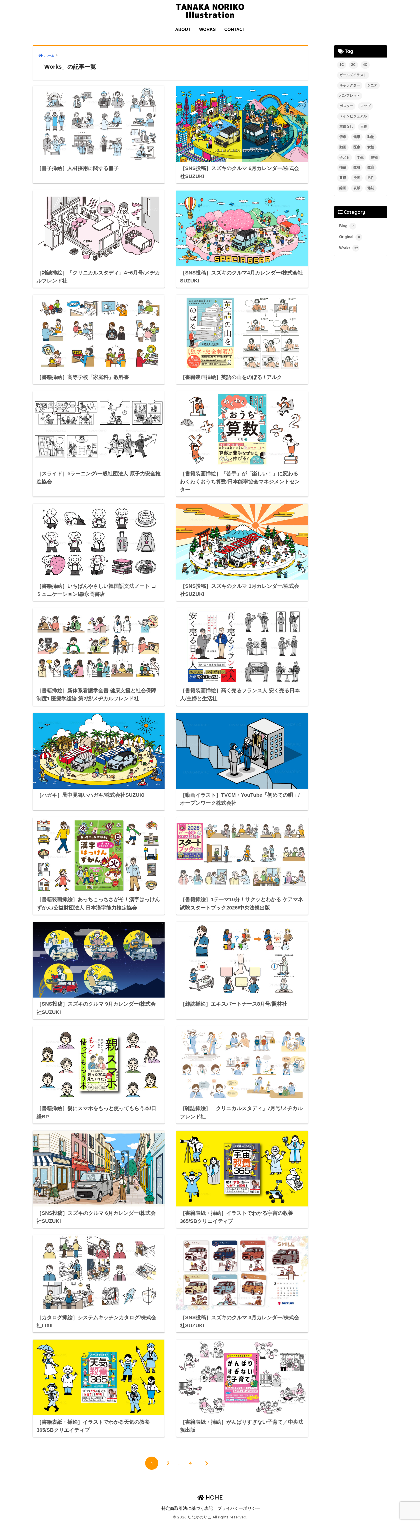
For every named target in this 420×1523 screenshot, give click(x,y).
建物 (374, 157)
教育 (370, 167)
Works (348, 248)
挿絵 (342, 167)
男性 (370, 178)
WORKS (207, 29)
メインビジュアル (353, 116)
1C (341, 65)
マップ (365, 106)
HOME (213, 1497)
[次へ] (206, 1463)
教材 (356, 167)
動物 (370, 137)
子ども (344, 157)
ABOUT (183, 29)
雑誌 (370, 188)
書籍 (342, 178)
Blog (346, 226)
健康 (356, 137)
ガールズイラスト (353, 75)
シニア (372, 85)
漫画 (356, 178)
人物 (363, 126)
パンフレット (349, 96)
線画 (342, 188)
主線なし (346, 126)
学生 (360, 157)
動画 (342, 147)
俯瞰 (342, 137)
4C (365, 65)
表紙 (356, 188)
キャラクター (349, 85)
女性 (370, 147)
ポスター (346, 106)
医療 (356, 147)
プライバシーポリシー (238, 1508)
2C (353, 65)
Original (349, 237)
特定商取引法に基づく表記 (187, 1508)
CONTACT (234, 29)
